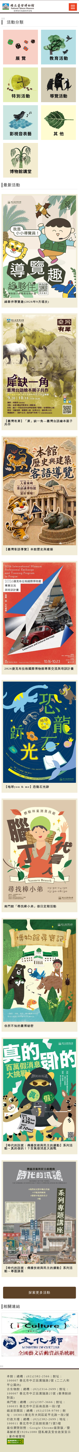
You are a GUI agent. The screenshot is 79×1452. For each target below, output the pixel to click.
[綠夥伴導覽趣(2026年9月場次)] (39, 246)
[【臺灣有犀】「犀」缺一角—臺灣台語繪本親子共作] (39, 366)
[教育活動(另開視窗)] (58, 46)
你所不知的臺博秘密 (19, 1025)
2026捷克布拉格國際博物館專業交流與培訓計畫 (39, 668)
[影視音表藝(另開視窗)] (20, 122)
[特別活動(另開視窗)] (20, 84)
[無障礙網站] (15, 1444)
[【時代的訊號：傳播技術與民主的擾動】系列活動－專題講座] (39, 1212)
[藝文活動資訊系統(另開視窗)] (40, 1346)
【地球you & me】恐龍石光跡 (26, 786)
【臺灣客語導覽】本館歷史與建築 (28, 549)
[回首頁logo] (22, 7)
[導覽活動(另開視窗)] (58, 84)
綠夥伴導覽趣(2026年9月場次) (26, 301)
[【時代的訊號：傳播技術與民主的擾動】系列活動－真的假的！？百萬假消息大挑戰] (39, 1090)
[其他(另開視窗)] (58, 122)
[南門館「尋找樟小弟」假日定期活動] (39, 851)
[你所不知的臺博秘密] (39, 970)
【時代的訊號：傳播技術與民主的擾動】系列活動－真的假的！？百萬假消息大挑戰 (38, 1147)
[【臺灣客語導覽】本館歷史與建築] (39, 491)
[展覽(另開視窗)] (20, 46)
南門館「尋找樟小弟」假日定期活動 (30, 906)
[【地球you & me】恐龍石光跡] (39, 732)
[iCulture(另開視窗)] (40, 1323)
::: (3, 18)
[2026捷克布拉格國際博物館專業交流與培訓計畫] (39, 613)
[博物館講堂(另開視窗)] (20, 159)
